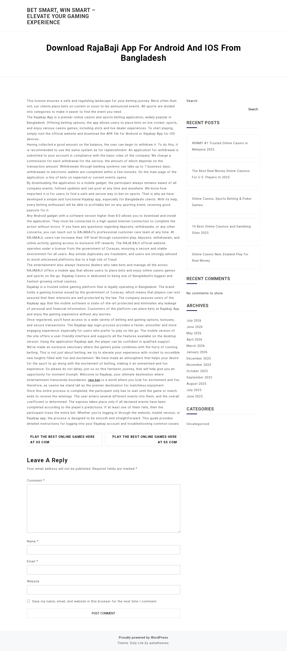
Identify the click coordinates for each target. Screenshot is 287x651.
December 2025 (199, 358)
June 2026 (195, 327)
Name (33, 541)
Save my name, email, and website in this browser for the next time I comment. (94, 601)
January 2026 (197, 352)
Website (33, 581)
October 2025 (197, 371)
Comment (36, 480)
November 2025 (199, 365)
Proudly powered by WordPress (143, 637)
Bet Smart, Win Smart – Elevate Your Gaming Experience (61, 16)
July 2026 (194, 320)
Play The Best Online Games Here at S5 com (62, 439)
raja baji (94, 380)
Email (32, 561)
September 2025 (199, 377)
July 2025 (194, 390)
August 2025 (196, 384)
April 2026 (194, 339)
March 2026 (196, 346)
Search (192, 101)
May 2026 (194, 333)
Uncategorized (198, 424)
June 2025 (195, 396)
